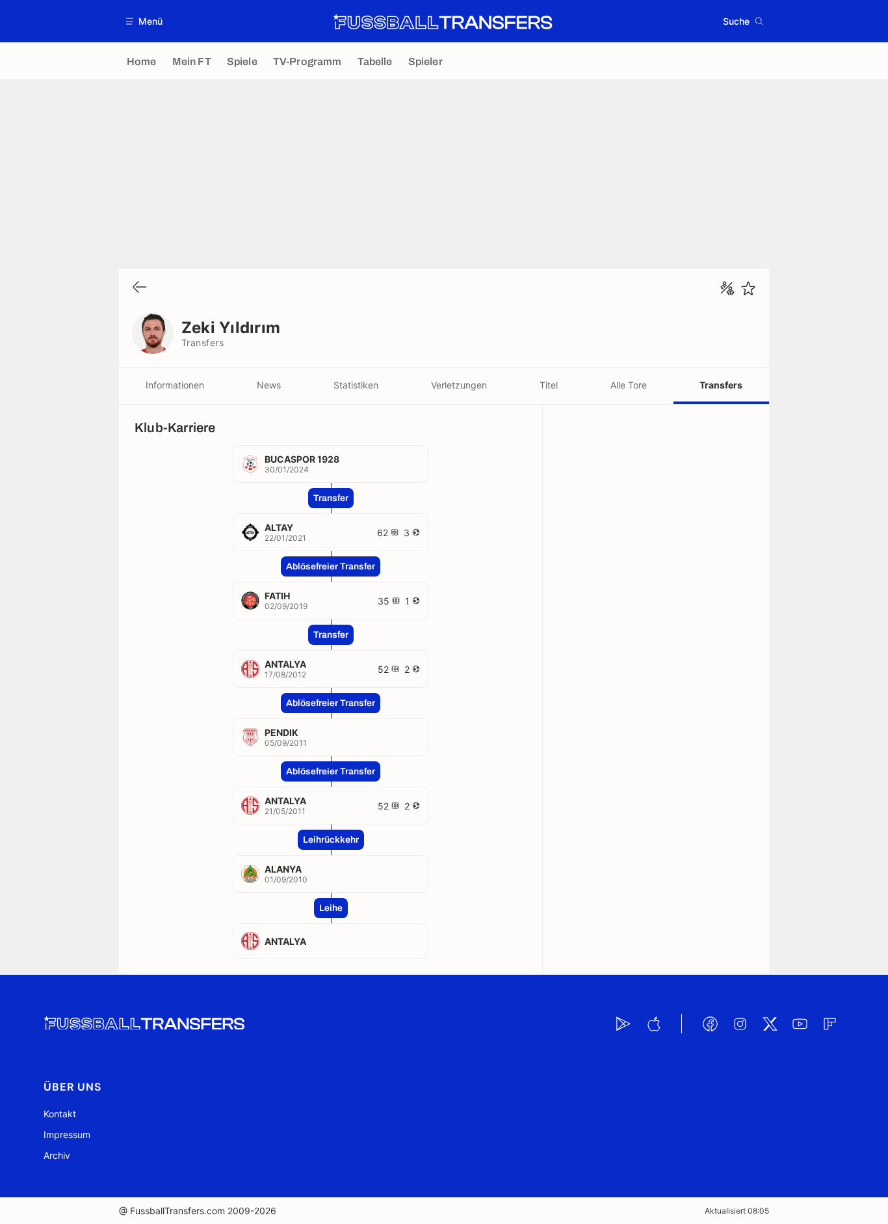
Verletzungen (459, 384)
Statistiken (355, 384)
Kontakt (60, 1113)
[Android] (623, 1023)
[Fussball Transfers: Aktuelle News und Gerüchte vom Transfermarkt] (443, 21)
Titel (549, 384)
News (269, 384)
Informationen (175, 384)
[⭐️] (748, 288)
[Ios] (653, 1023)
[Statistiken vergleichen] (727, 288)
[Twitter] (769, 1023)
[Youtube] (799, 1023)
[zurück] (140, 288)
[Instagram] (740, 1023)
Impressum (67, 1134)
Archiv (57, 1155)
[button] (144, 21)
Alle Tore (628, 384)
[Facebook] (710, 1023)
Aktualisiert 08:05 (737, 1211)
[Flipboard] (829, 1023)
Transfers (720, 384)
